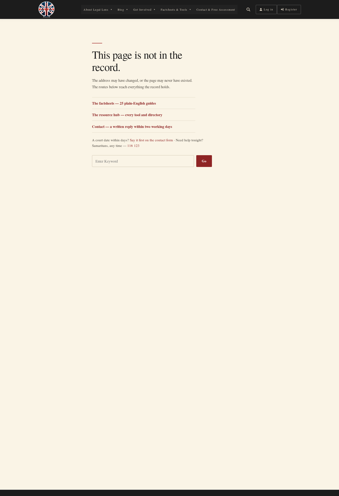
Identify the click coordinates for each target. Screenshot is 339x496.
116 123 (133, 145)
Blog (121, 9)
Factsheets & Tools (174, 9)
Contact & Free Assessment (215, 9)
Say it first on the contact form (151, 140)
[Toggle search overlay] (248, 9)
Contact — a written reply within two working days (132, 126)
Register (291, 9)
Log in (268, 9)
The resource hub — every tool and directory (127, 114)
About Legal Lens (95, 9)
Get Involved (142, 9)
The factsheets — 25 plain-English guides (124, 103)
